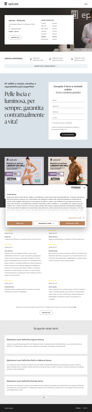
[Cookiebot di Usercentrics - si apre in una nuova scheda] (72, 187)
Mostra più (46, 312)
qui (58, 203)
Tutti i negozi (9, 408)
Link (75, 307)
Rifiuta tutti (19, 223)
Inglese (85, 408)
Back (85, 4)
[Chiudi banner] (84, 187)
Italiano (78, 408)
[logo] (12, 4)
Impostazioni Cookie (74, 218)
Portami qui (15, 37)
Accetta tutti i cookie (72, 223)
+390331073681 (15, 29)
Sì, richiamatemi (68, 135)
